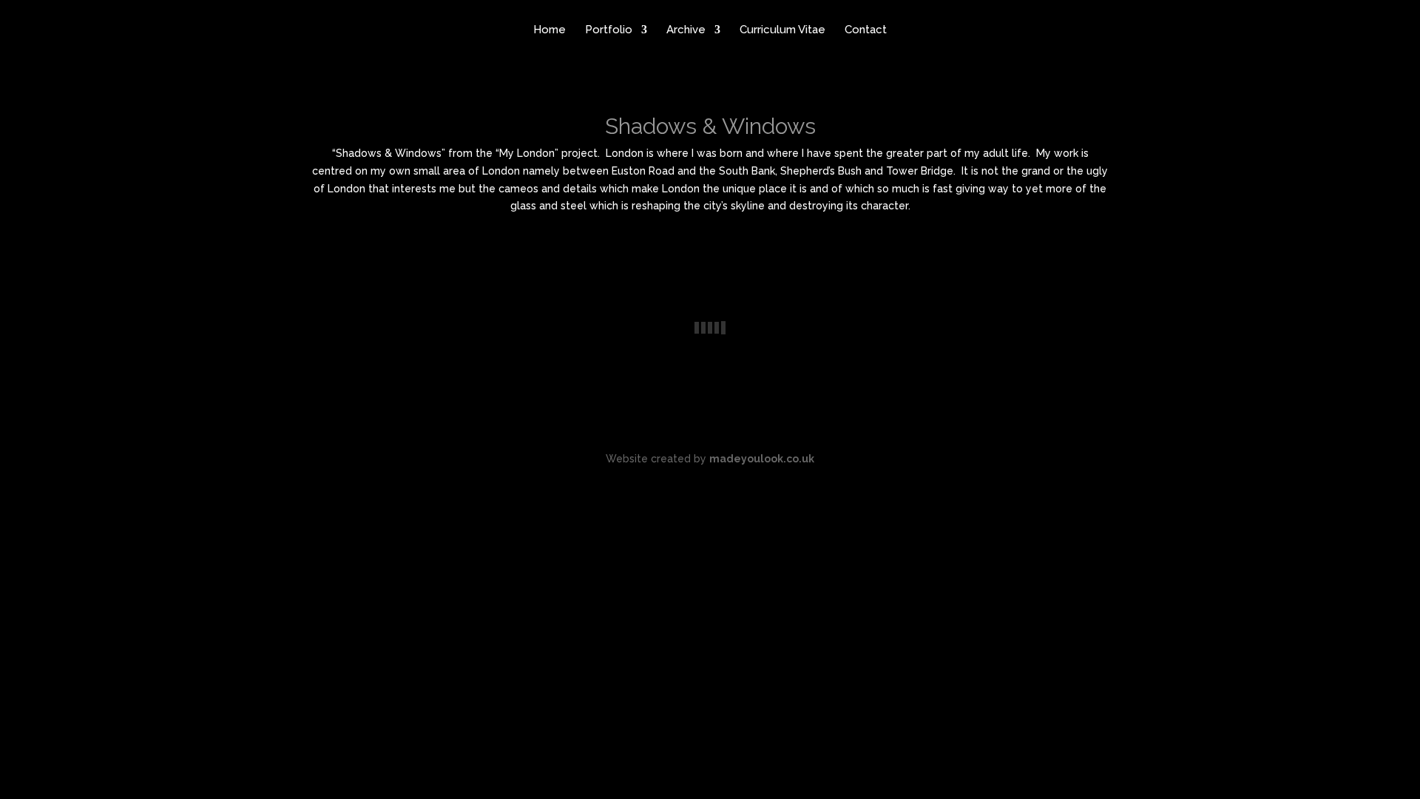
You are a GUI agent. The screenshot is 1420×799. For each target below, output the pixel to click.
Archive (686, 30)
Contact (866, 30)
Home (549, 30)
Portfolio (608, 30)
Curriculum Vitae (782, 30)
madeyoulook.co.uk (761, 459)
